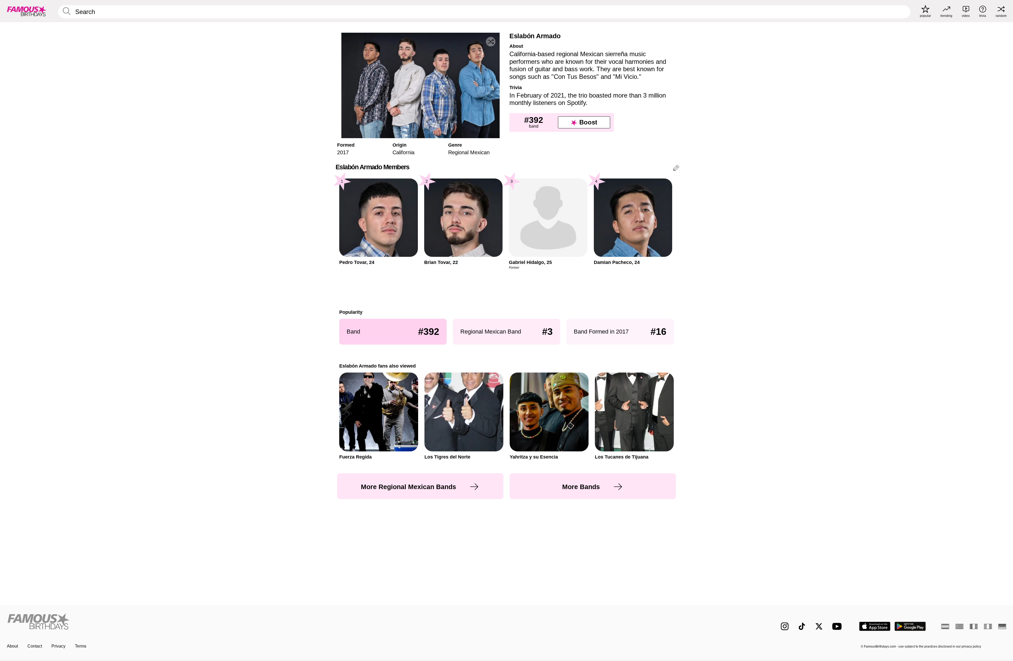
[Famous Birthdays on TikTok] (802, 626)
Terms (80, 646)
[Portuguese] (959, 626)
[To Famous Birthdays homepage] (26, 11)
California (403, 152)
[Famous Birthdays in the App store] (874, 626)
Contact (34, 646)
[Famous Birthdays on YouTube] (838, 626)
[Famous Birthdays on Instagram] (785, 626)
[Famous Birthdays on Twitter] (819, 626)
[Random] (490, 41)
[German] (1002, 626)
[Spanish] (945, 626)
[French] (974, 626)
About (12, 646)
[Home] (255, 622)
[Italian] (988, 626)
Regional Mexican (469, 152)
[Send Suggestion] (676, 169)
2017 (343, 152)
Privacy (58, 646)
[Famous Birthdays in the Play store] (910, 626)
